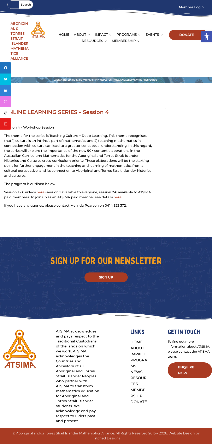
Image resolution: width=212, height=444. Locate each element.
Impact (101, 35)
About (137, 348)
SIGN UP (106, 277)
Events (152, 35)
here (41, 192)
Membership (124, 41)
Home (64, 35)
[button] (206, 36)
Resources (92, 41)
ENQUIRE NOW (186, 370)
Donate (138, 402)
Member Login (191, 7)
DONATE (186, 35)
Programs (127, 35)
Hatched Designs (106, 438)
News (136, 372)
